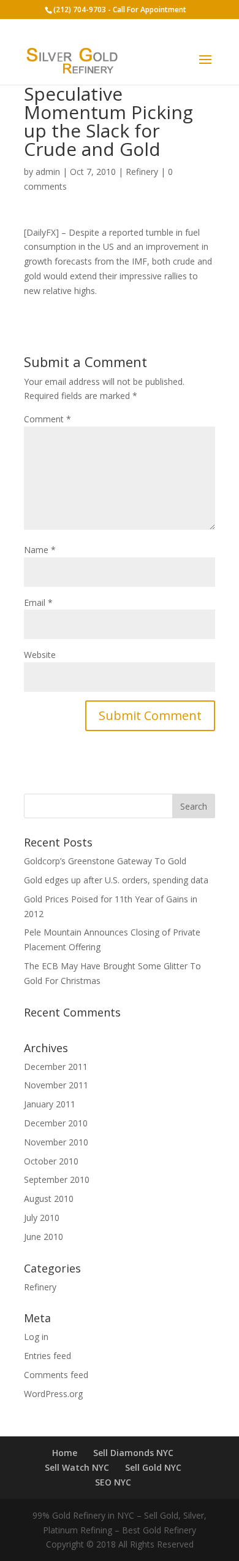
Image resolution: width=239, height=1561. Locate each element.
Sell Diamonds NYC (133, 1452)
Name (40, 550)
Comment (47, 419)
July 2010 (41, 1217)
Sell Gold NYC (153, 1467)
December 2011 (56, 1066)
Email (38, 602)
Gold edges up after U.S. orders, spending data (116, 880)
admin (48, 171)
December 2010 (56, 1123)
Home (64, 1452)
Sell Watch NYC (77, 1467)
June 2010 (43, 1236)
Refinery (142, 171)
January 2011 (49, 1104)
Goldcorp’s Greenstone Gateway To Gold (105, 861)
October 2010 (51, 1161)
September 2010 (56, 1179)
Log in (36, 1336)
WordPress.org (53, 1394)
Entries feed (47, 1356)
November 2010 (56, 1142)
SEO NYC (113, 1482)
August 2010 (49, 1198)
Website (40, 654)
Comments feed (56, 1375)
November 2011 (56, 1085)
